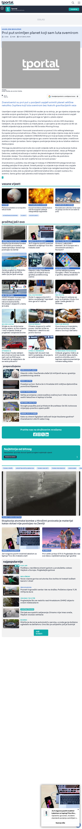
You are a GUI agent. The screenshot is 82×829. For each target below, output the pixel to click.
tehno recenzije (58, 468)
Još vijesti (39, 633)
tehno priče (7, 468)
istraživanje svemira (10, 215)
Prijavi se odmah (10, 457)
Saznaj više (60, 823)
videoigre (72, 468)
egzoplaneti (33, 215)
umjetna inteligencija (25, 468)
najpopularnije (13, 561)
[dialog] (60, 806)
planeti (23, 215)
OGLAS (41, 19)
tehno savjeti (42, 468)
